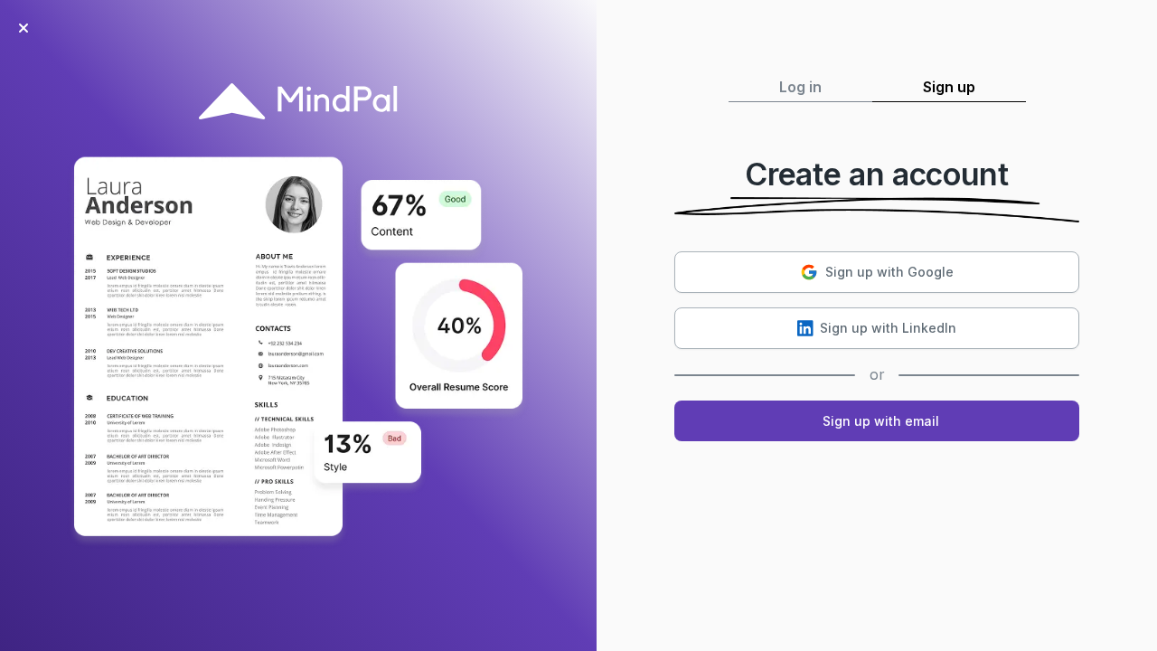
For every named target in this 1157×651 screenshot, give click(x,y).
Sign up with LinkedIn (888, 327)
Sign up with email (881, 421)
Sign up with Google (889, 271)
